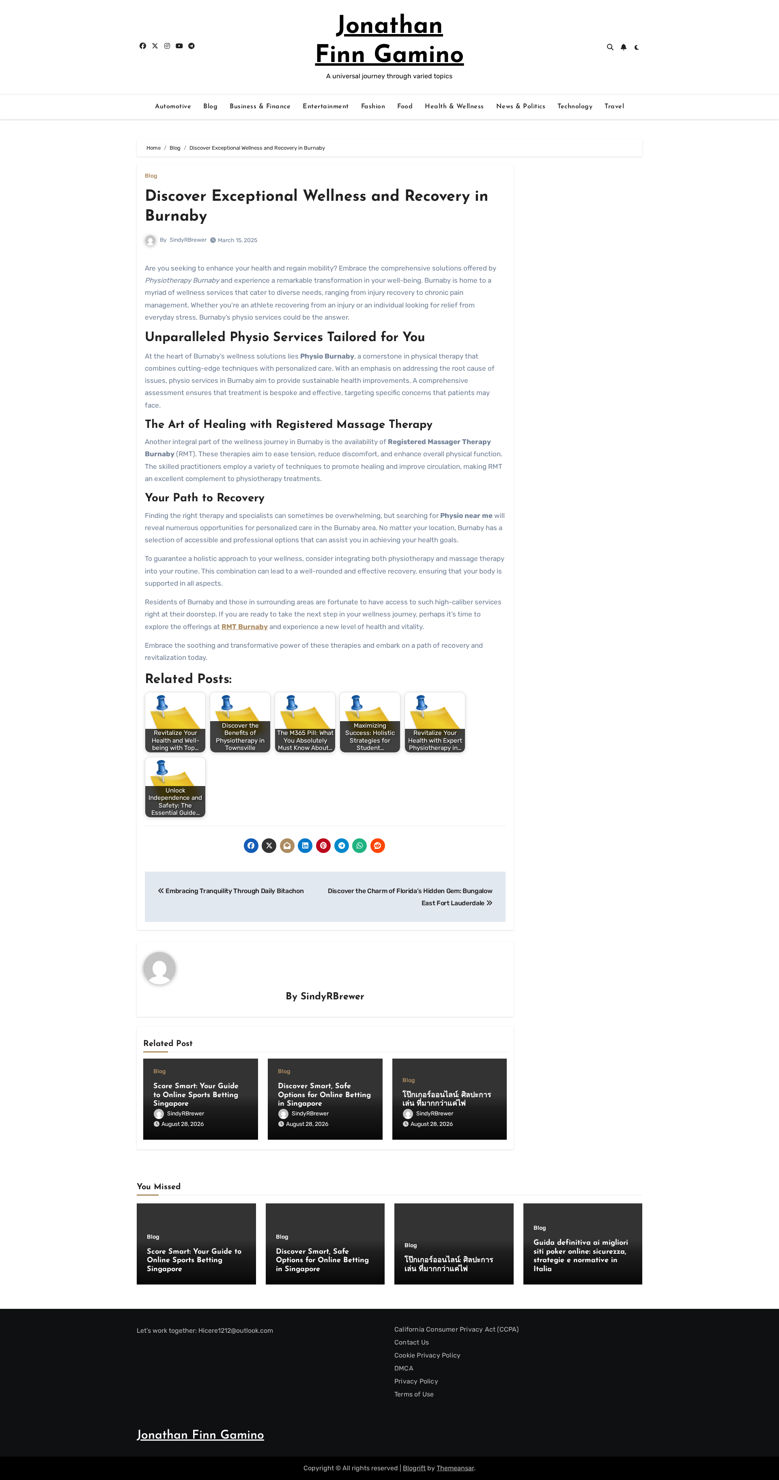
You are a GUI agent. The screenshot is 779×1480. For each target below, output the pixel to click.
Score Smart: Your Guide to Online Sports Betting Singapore (196, 1095)
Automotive (173, 106)
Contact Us (411, 1342)
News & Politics (521, 106)
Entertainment (326, 106)
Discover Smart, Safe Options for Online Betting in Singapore (324, 1095)
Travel (614, 106)
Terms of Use (414, 1394)
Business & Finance (260, 106)
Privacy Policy (416, 1381)
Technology (574, 106)
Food (405, 106)
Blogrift (414, 1468)
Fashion (373, 106)
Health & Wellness (454, 106)
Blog (210, 106)
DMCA (403, 1368)
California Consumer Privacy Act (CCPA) (456, 1329)
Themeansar (455, 1468)
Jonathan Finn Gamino (200, 1435)
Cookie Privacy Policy (427, 1355)
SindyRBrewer (188, 239)
